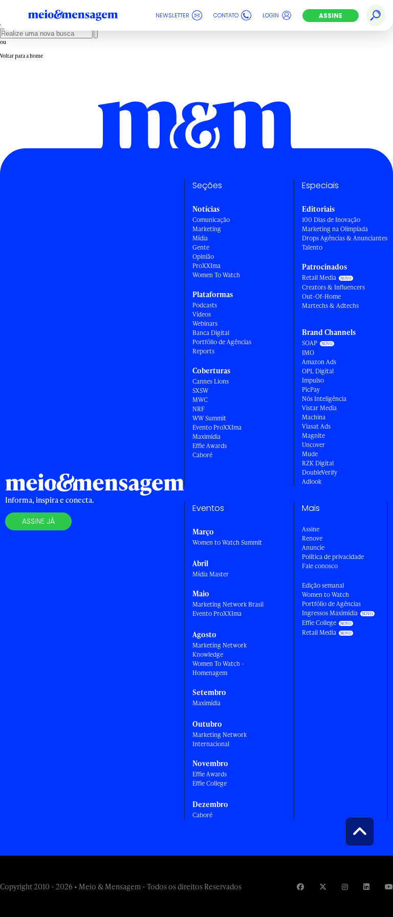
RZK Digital (318, 463)
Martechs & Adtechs (330, 305)
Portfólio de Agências (221, 342)
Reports (203, 351)
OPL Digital (318, 371)
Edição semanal (323, 585)
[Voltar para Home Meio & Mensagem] (84, 15)
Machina (313, 417)
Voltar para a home (21, 55)
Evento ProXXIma (217, 427)
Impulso (313, 380)
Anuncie (313, 547)
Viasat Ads (316, 426)
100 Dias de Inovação (331, 219)
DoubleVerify (319, 472)
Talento (312, 247)
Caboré (202, 455)
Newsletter (172, 15)
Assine (330, 15)
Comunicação (211, 219)
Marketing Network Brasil (228, 604)
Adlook (311, 481)
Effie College (209, 783)
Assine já (38, 521)
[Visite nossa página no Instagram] (345, 886)
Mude (310, 454)
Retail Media (319, 277)
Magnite (313, 435)
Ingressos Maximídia (330, 613)
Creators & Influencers (333, 287)
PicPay (311, 389)
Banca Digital (210, 332)
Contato (225, 15)
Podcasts (204, 305)
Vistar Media (319, 408)
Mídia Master (210, 574)
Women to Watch (325, 594)
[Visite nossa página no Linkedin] (366, 886)
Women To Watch (216, 275)
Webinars (204, 323)
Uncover (313, 444)
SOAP (309, 343)
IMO (308, 352)
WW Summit (209, 418)
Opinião (203, 256)
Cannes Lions (210, 381)
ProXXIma (206, 265)
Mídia (200, 238)
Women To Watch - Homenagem (218, 668)
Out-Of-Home (321, 296)
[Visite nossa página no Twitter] (322, 886)
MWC (200, 399)
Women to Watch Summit (227, 542)
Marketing (206, 229)
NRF (198, 409)
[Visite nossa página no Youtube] (389, 886)
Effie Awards (209, 445)
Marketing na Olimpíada (335, 229)
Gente (200, 247)
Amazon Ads (319, 361)
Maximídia (206, 436)
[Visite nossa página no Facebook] (300, 886)
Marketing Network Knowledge (219, 650)
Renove (312, 538)
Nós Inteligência (324, 398)
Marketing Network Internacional (219, 739)
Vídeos (201, 314)
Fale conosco (320, 566)
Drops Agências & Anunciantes (344, 238)
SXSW (200, 390)
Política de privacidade (333, 556)
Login (271, 15)
